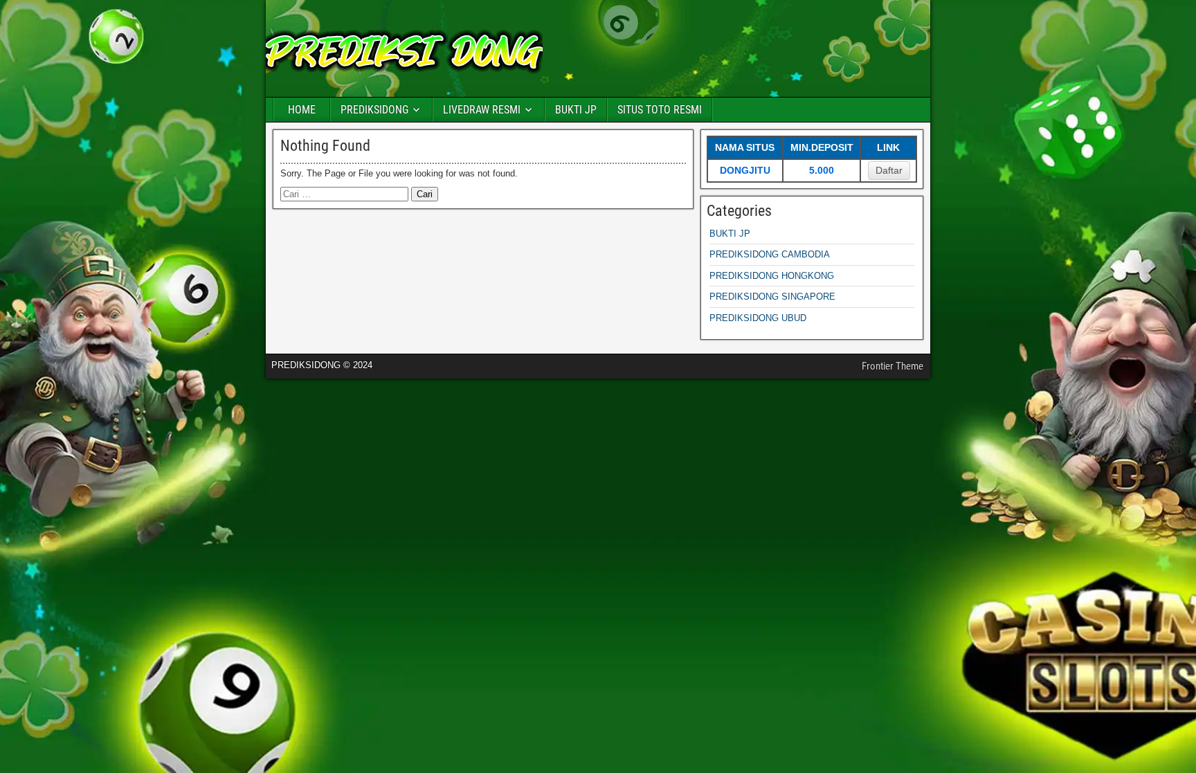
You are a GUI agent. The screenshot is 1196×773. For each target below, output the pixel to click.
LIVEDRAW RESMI (481, 109)
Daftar (889, 170)
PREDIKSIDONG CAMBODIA (769, 254)
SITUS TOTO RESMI (659, 109)
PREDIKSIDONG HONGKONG (771, 276)
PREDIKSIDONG (374, 109)
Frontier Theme (892, 366)
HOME (302, 109)
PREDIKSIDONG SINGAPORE (772, 296)
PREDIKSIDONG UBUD (757, 318)
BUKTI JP (576, 109)
